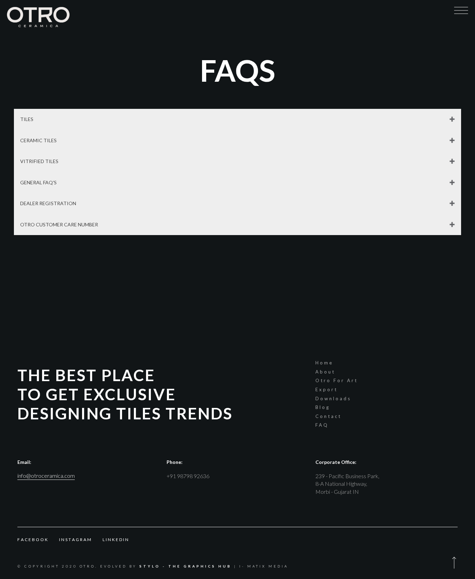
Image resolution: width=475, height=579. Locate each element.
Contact (328, 416)
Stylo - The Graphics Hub (185, 566)
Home (324, 362)
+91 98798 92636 (188, 476)
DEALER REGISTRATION (48, 203)
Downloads (333, 398)
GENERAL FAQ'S (38, 182)
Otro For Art (336, 380)
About (325, 372)
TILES (26, 119)
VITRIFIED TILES (39, 161)
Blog (322, 407)
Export (326, 389)
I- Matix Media (263, 566)
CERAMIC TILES (38, 140)
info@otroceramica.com (46, 475)
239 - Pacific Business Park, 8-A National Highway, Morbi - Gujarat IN (347, 484)
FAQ (322, 425)
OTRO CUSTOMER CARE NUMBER (59, 224)
